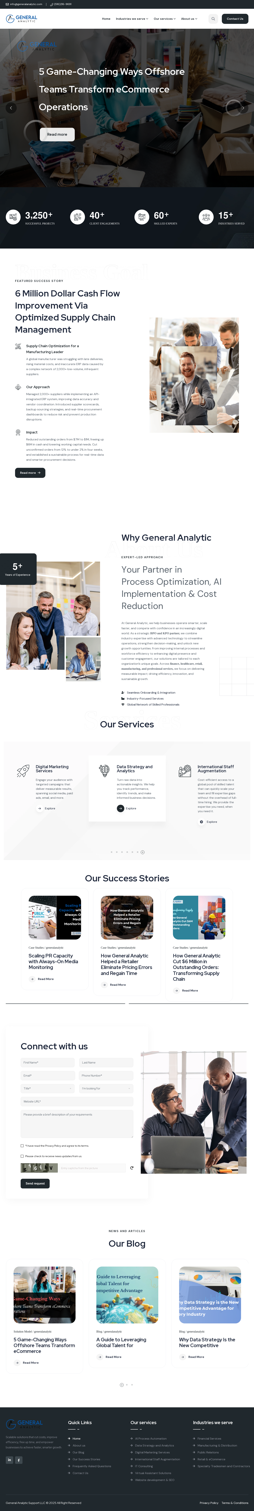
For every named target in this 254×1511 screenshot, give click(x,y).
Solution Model (188, 1331)
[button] (111, 852)
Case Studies (36, 947)
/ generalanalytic (54, 947)
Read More (46, 979)
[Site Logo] (22, 19)
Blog (16, 1331)
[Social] (9, 1460)
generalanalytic (30, 1331)
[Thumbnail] (55, 918)
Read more (57, 134)
